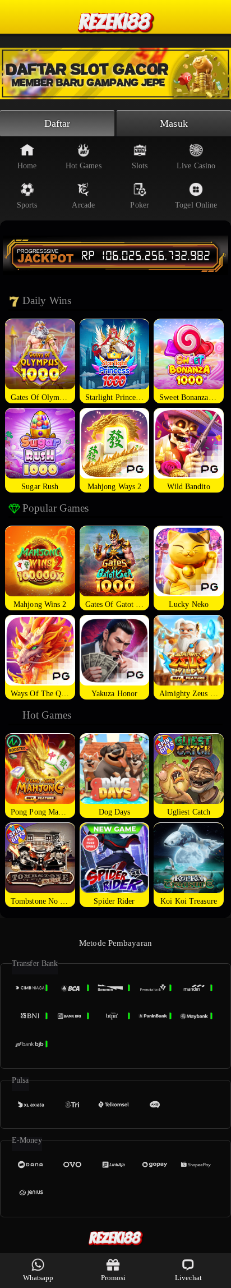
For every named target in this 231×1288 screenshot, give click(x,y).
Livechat (188, 1277)
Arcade (83, 205)
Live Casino (196, 166)
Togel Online (196, 205)
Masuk (174, 123)
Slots (140, 166)
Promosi (113, 1277)
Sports (27, 205)
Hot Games (83, 166)
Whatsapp (38, 1277)
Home (26, 166)
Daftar (57, 123)
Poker (139, 205)
